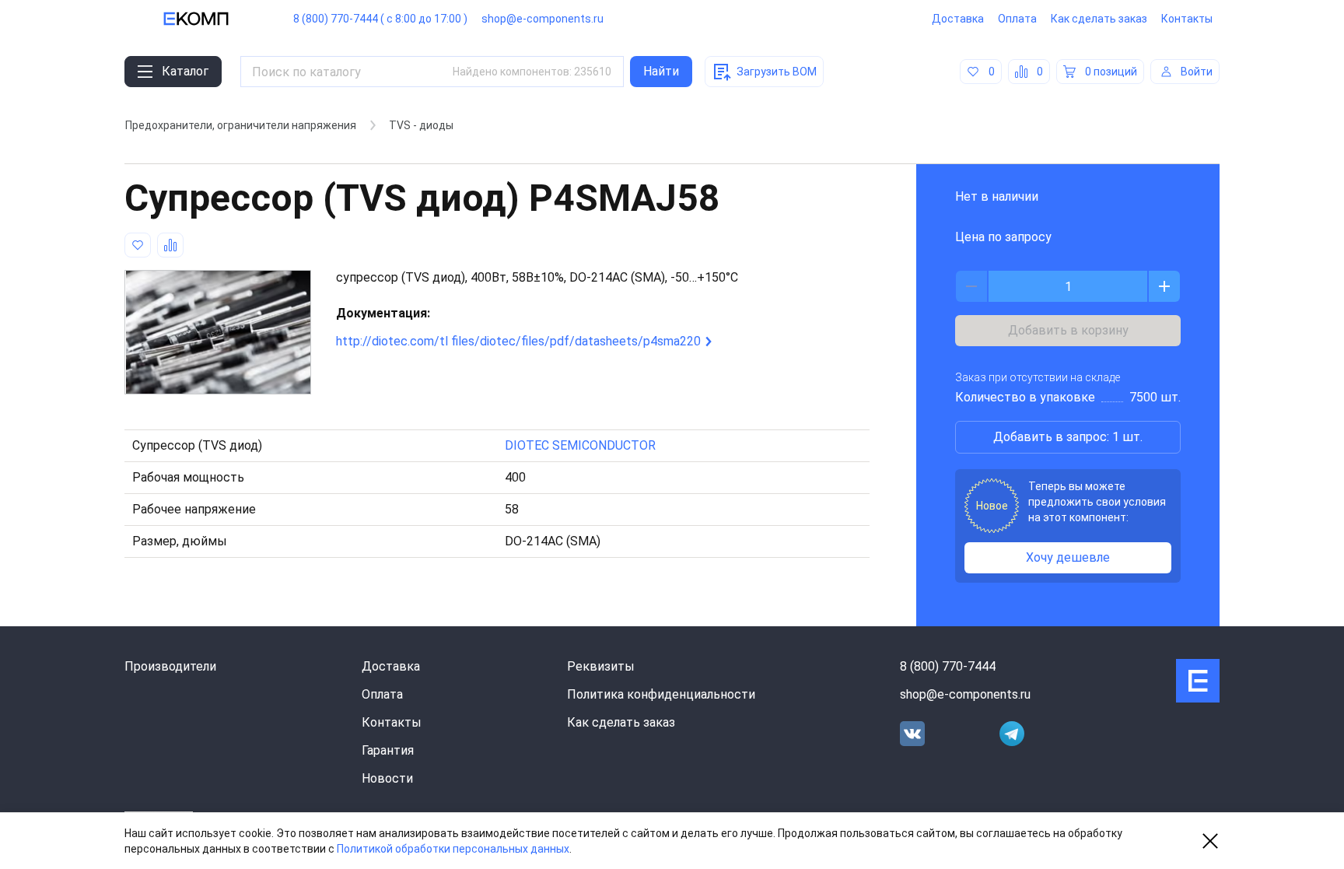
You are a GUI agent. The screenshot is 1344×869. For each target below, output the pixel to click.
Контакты (1187, 18)
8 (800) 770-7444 (948, 666)
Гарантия (388, 750)
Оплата (1017, 18)
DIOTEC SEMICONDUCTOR (580, 445)
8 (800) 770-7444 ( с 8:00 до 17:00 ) (380, 18)
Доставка (958, 18)
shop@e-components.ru (542, 18)
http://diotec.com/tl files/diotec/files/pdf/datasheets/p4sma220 (518, 341)
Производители (170, 666)
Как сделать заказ (1099, 18)
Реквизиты (601, 666)
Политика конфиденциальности (661, 694)
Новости (387, 778)
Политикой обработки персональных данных (453, 849)
